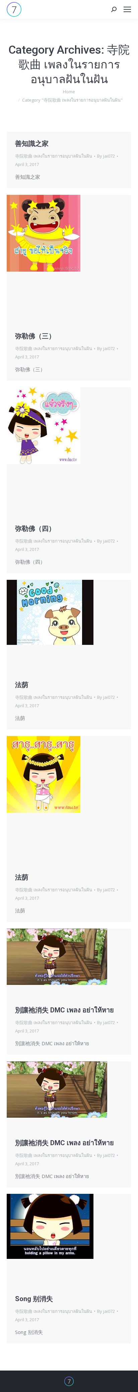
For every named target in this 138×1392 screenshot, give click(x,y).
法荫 (21, 685)
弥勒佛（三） (35, 336)
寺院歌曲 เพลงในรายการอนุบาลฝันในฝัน (53, 156)
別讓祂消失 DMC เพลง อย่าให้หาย (64, 1010)
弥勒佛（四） (35, 528)
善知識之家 (32, 144)
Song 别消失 (34, 1299)
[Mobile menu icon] (127, 9)
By (106, 156)
